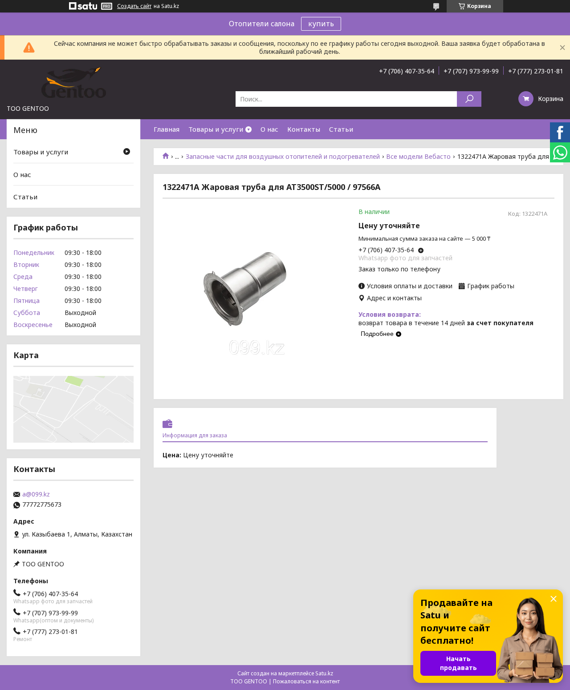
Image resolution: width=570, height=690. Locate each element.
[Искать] (469, 99)
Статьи (341, 129)
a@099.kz (36, 494)
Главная (166, 129)
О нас (269, 129)
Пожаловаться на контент (306, 681)
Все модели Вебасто (418, 157)
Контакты (303, 129)
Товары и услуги (215, 129)
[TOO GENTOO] (73, 81)
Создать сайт (134, 6)
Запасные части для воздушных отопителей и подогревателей (283, 157)
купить (321, 23)
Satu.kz (324, 673)
